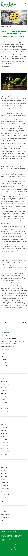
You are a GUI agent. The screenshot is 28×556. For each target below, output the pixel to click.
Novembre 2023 (5, 415)
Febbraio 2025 (4, 369)
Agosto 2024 (4, 387)
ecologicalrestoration (13, 316)
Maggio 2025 (4, 363)
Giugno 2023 (4, 430)
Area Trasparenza (14, 547)
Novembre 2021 (5, 488)
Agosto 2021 (4, 498)
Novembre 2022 (5, 452)
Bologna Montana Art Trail (7, 346)
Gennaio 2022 (4, 482)
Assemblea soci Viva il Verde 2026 (9, 338)
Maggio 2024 (4, 396)
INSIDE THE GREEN (5, 349)
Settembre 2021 (5, 494)
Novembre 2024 (5, 378)
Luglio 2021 (4, 501)
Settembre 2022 (5, 458)
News (2, 520)
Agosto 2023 (4, 424)
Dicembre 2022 (4, 448)
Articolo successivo (23, 321)
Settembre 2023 (5, 421)
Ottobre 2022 (4, 455)
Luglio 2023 (4, 427)
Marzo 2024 (4, 402)
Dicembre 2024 (4, 375)
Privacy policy (14, 549)
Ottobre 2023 (4, 418)
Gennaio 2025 (4, 372)
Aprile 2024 (3, 399)
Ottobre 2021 (4, 491)
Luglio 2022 (4, 464)
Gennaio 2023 (4, 445)
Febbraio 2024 (4, 405)
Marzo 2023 (4, 439)
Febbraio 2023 (4, 442)
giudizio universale (22, 316)
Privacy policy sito (14, 552)
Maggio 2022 (4, 470)
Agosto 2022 (4, 461)
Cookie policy (14, 554)
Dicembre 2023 (4, 412)
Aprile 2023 (3, 436)
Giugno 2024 (4, 393)
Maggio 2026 (4, 359)
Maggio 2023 (4, 433)
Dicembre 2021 (4, 485)
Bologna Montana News (7, 514)
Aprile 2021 (3, 507)
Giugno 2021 (4, 504)
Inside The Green (13, 26)
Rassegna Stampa (5, 523)
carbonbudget (5, 316)
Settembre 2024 (5, 384)
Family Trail (4, 335)
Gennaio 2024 (4, 409)
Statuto (14, 544)
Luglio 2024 (4, 390)
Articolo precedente (5, 321)
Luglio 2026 (4, 356)
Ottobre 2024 (4, 381)
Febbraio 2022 (4, 479)
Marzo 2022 (4, 476)
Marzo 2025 (4, 366)
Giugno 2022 (4, 467)
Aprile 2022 (3, 473)
